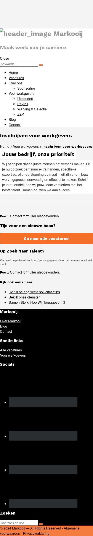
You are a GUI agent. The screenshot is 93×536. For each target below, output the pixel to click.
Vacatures (16, 77)
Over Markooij (10, 320)
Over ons (15, 82)
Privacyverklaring (36, 533)
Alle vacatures (11, 349)
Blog (12, 119)
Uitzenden (25, 98)
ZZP (20, 114)
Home (13, 72)
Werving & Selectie (32, 109)
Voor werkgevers (21, 93)
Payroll (22, 103)
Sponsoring (26, 88)
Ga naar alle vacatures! (46, 238)
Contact (15, 124)
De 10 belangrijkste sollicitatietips (34, 291)
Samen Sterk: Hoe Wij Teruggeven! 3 (37, 302)
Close (4, 58)
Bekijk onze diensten (24, 297)
